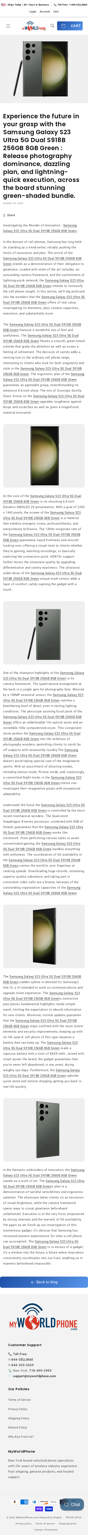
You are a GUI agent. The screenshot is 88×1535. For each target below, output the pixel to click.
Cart (56, 11)
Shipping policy (68, 1523)
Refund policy (73, 1517)
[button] (8, 25)
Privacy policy (24, 1523)
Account (45, 11)
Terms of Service (19, 1399)
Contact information (46, 1529)
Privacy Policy (17, 1409)
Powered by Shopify (50, 1517)
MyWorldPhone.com (27, 1517)
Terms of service (45, 1523)
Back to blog (47, 1282)
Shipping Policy (18, 1418)
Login (32, 11)
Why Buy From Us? (21, 1436)
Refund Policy (17, 1427)
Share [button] (11, 215)
